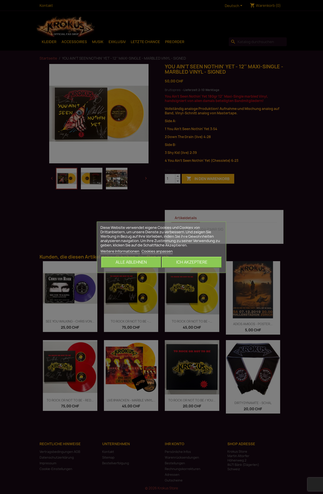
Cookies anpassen (157, 251)
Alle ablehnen (131, 262)
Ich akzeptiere (191, 262)
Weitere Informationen (120, 251)
